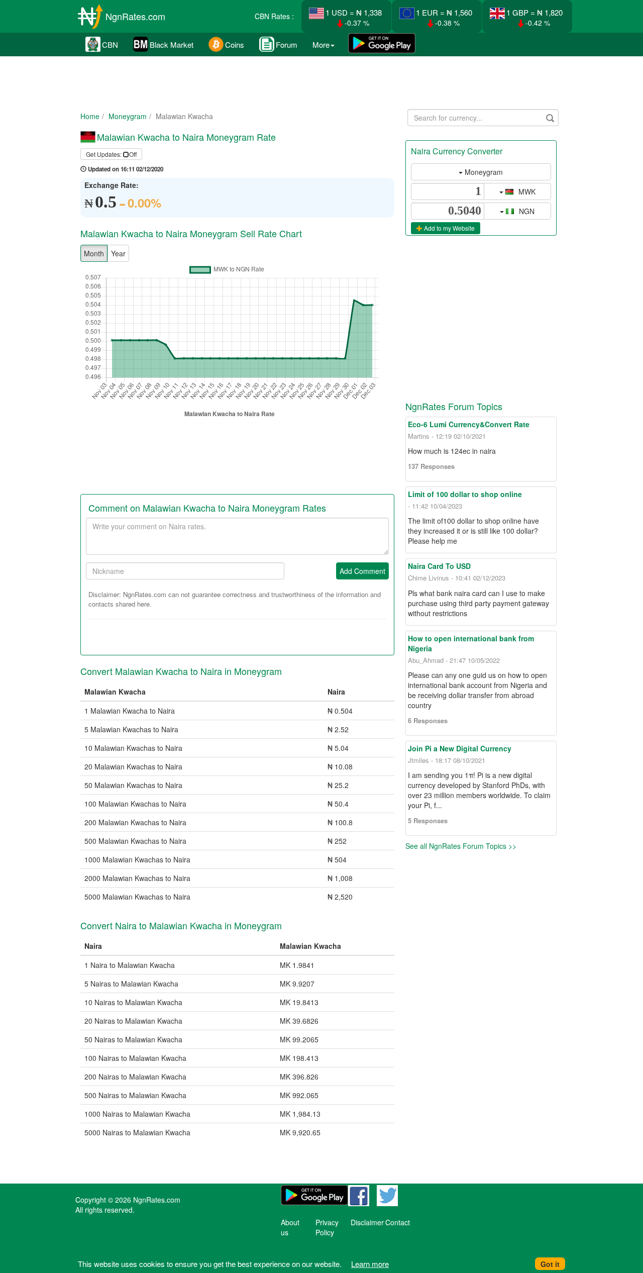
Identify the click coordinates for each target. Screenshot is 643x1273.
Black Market (171, 44)
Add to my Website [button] (448, 228)
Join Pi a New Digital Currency (459, 748)
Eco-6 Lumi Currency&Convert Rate (468, 424)
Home (89, 116)
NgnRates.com (135, 16)
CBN (110, 44)
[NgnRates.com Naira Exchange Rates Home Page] (90, 13)
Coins (234, 44)
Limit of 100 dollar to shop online (465, 494)
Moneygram (128, 116)
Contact (397, 1222)
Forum (286, 44)
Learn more (370, 1263)
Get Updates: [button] (111, 154)
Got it (550, 1264)
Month (94, 253)
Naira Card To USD (439, 566)
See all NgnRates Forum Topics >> (460, 846)
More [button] (321, 44)
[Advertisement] (320, 80)
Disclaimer (367, 1222)
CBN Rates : (274, 16)
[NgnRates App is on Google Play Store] (381, 44)
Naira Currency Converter (456, 151)
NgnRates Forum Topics (453, 406)
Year (118, 253)
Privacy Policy (327, 1227)
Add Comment (362, 571)
